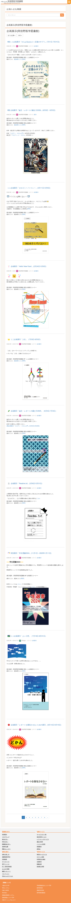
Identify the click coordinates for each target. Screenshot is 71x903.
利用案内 (4, 834)
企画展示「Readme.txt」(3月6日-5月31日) (26, 483)
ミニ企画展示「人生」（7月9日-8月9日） (26, 339)
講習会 (38, 849)
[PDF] (29, 209)
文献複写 (39, 862)
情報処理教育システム (8, 895)
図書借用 (39, 864)
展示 (35, 114)
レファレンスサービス (43, 839)
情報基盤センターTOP (8, 897)
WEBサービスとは (42, 854)
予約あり (23, 640)
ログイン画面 (40, 857)
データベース (5, 862)
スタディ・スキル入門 (16, 133)
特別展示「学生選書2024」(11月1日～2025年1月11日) (31, 553)
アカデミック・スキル (18, 135)
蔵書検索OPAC (6, 857)
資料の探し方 (5, 854)
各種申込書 (5, 846)
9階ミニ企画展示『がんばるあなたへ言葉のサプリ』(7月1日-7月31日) (33, 41)
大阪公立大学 (5, 885)
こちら (38, 498)
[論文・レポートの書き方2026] (35, 155)
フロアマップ (5, 837)
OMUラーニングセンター (9, 900)
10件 (19, 35)
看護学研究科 (40, 890)
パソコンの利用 (41, 844)
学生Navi (4, 893)
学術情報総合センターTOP (44, 885)
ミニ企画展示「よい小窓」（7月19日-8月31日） (29, 636)
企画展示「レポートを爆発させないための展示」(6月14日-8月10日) (36, 724)
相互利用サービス (41, 837)
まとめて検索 (5, 869)
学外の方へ (5, 842)
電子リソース (5, 864)
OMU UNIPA (5, 890)
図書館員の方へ (6, 844)
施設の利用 (40, 842)
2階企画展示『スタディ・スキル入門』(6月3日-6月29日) (23, 426)
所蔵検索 (4, 859)
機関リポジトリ (6, 871)
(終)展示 (36, 46)
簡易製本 (39, 846)
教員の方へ (5, 839)
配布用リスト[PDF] (19, 59)
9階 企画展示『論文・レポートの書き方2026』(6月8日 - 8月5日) (31, 110)
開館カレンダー (6, 849)
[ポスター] (35, 523)
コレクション (5, 874)
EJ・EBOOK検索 (7, 866)
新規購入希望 (40, 866)
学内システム (5, 888)
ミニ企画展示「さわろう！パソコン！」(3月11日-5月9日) (28, 188)
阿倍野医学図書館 (23, 46)
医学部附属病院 (41, 893)
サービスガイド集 (41, 834)
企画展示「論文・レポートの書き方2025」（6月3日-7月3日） (34, 411)
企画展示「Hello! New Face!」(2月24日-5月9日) (28, 266)
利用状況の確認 (41, 859)
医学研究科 (40, 888)
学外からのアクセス (7, 876)
